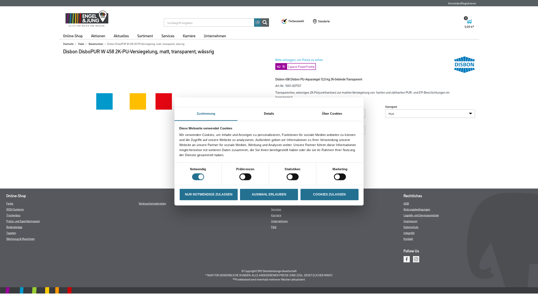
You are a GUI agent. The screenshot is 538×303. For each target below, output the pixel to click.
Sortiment (145, 35)
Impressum (410, 221)
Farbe (81, 43)
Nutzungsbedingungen (417, 209)
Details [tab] (269, 113)
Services (167, 35)
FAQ (273, 227)
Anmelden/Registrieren (462, 3)
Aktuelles (121, 35)
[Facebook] (407, 258)
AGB (406, 203)
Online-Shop (73, 35)
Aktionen (98, 35)
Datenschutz (411, 227)
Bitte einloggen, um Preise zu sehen (299, 59)
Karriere (189, 35)
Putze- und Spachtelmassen (23, 221)
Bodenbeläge (14, 227)
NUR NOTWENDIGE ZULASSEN (208, 194)
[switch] (246, 177)
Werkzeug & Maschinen (20, 239)
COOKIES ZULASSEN (329, 194)
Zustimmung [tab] (206, 113)
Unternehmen (215, 35)
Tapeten (11, 233)
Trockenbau (13, 215)
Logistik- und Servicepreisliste (421, 215)
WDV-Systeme (15, 209)
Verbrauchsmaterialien (152, 203)
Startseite (68, 43)
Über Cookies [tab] (332, 113)
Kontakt (408, 239)
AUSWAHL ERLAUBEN (269, 194)
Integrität (409, 233)
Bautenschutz (96, 43)
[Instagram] (416, 258)
